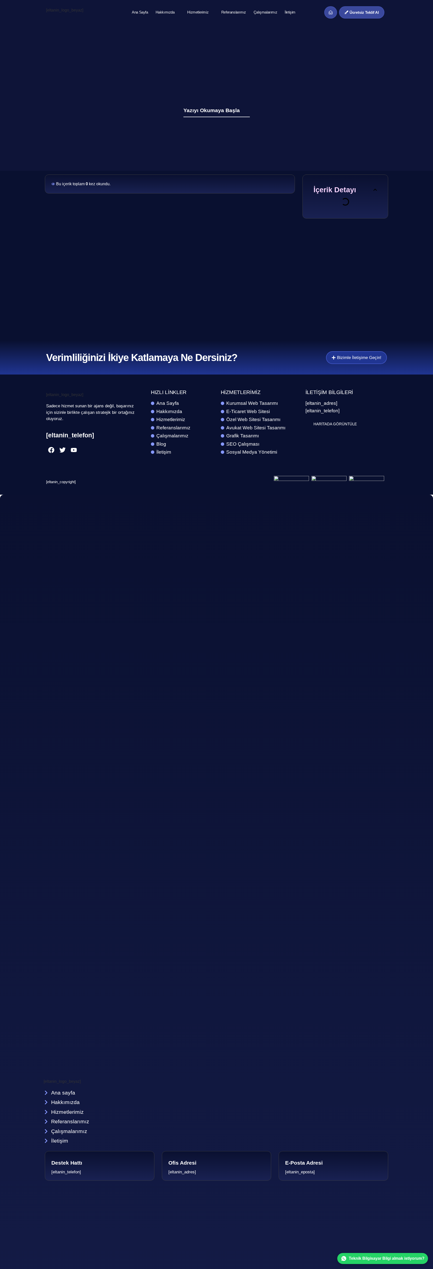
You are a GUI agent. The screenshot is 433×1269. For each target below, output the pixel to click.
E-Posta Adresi (304, 1163)
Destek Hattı (66, 1163)
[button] (375, 190)
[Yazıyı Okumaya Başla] (247, 110)
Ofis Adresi (182, 1163)
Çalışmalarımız (265, 12)
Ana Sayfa (140, 12)
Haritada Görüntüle (335, 424)
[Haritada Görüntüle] (308, 424)
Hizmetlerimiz (197, 12)
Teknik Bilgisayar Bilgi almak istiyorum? (386, 1258)
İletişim (290, 12)
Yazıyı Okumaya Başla (211, 110)
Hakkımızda (165, 12)
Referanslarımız (233, 12)
